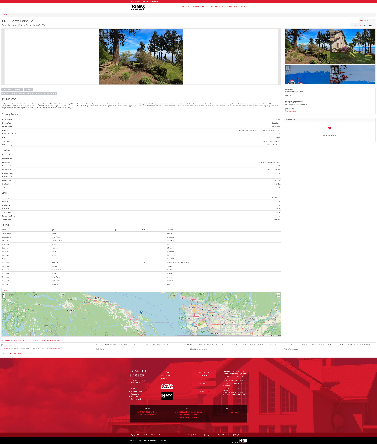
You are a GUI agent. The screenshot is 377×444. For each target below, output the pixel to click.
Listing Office (287, 348)
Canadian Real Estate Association (52, 348)
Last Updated (99, 348)
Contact (244, 7)
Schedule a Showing (204, 374)
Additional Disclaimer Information (234, 392)
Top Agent (204, 383)
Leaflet (253, 335)
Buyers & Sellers (232, 7)
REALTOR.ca (7, 348)
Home (183, 7)
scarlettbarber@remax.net (188, 412)
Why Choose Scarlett (196, 7)
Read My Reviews (204, 392)
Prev (3, 57)
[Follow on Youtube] (235, 412)
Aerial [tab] (5, 290)
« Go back (6, 15)
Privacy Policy (238, 435)
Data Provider (193, 348)
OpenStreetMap (261, 335)
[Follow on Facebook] (224, 412)
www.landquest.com (290, 112)
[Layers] (278, 295)
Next (279, 57)
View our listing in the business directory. (148, 440)
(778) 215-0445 (144, 414)
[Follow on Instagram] (228, 412)
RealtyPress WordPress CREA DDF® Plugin (12, 354)
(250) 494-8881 (143, 412)
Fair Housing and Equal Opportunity (235, 394)
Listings (210, 7)
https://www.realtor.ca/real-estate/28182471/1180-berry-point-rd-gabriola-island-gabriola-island (30, 340)
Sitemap (245, 435)
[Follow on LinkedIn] (231, 412)
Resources (219, 7)
